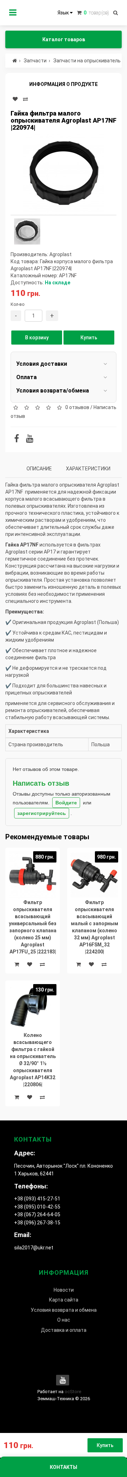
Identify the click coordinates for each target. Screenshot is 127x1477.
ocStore (73, 1391)
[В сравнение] (25, 99)
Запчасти (35, 60)
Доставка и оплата (63, 1330)
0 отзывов (77, 407)
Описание (39, 468)
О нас (63, 1320)
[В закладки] (15, 99)
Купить (88, 337)
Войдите (66, 802)
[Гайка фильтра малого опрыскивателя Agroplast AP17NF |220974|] (63, 174)
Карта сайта (63, 1300)
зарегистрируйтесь (41, 813)
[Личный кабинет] (13, 12)
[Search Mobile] (115, 12)
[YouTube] (30, 440)
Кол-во (17, 304)
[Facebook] (17, 440)
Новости (64, 1290)
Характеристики (88, 468)
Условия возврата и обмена (64, 1310)
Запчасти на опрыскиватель (87, 60)
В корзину (37, 337)
